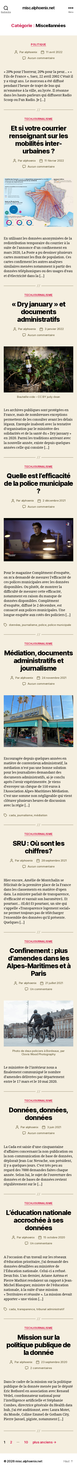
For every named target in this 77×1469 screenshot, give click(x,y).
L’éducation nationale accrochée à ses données (38, 1220)
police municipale (59, 625)
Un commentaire (41, 989)
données (14, 625)
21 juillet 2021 (54, 983)
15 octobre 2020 (54, 1237)
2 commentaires (41, 1368)
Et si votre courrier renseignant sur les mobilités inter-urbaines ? (38, 139)
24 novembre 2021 (54, 677)
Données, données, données (38, 1114)
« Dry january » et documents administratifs (38, 311)
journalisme (29, 625)
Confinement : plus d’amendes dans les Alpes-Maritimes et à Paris (38, 961)
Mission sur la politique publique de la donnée (38, 1345)
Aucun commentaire (41, 58)
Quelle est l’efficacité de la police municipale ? (38, 483)
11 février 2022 (54, 160)
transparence (26, 1309)
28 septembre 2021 (54, 860)
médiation (40, 815)
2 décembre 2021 (54, 500)
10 (26, 1442)
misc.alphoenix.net (38, 8)
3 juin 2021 (54, 1127)
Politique (38, 44)
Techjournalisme (38, 118)
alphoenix (30, 52)
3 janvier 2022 (54, 329)
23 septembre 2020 (54, 1362)
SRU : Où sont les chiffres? (38, 847)
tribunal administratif (50, 1309)
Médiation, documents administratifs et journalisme (38, 660)
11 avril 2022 (54, 52)
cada (12, 815)
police (42, 625)
